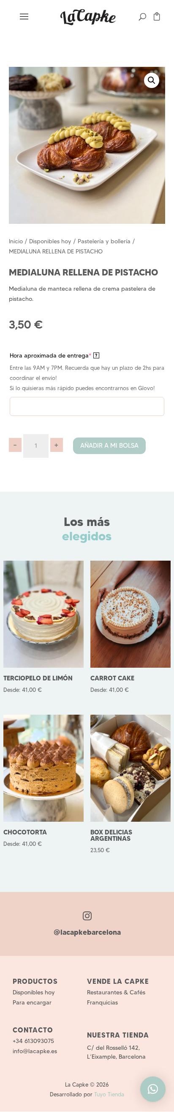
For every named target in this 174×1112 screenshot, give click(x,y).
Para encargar (32, 1002)
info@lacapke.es (35, 1051)
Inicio (16, 241)
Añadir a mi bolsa (109, 445)
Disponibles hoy (50, 241)
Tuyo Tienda (109, 1094)
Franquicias (102, 1002)
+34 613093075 (33, 1041)
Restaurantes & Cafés (116, 992)
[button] (151, 80)
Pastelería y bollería (104, 241)
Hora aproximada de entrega (54, 355)
